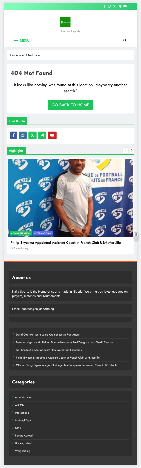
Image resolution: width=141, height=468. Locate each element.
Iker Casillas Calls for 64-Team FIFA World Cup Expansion (49, 350)
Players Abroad (24, 436)
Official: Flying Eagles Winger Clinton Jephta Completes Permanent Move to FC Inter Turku (68, 365)
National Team (23, 420)
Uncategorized (23, 443)
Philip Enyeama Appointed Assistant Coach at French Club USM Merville (66, 242)
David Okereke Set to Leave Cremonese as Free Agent (47, 335)
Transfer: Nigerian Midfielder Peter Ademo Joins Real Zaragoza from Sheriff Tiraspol (64, 342)
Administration (20, 233)
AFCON (19, 405)
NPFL (18, 428)
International (43, 233)
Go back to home (70, 105)
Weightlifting (22, 451)
